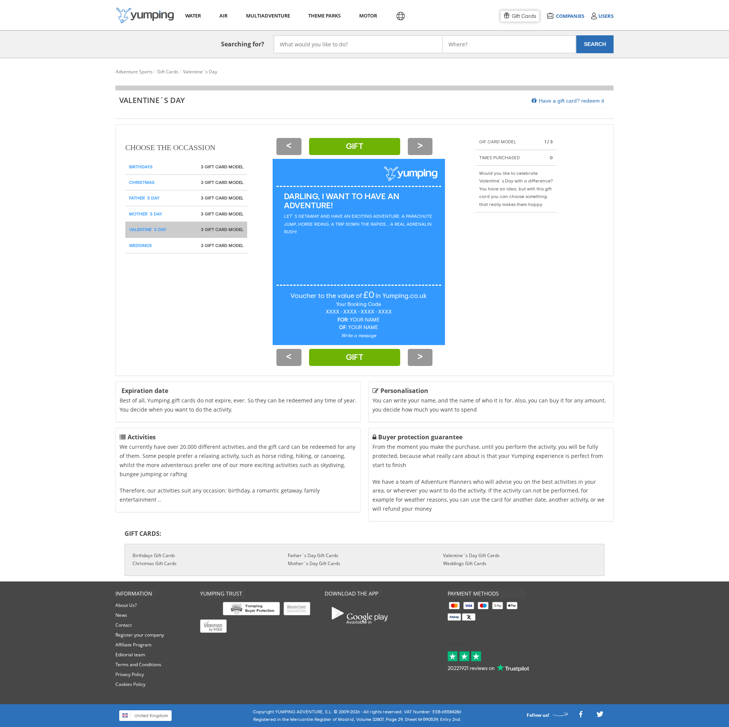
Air (223, 15)
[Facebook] (580, 716)
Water (192, 15)
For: (343, 320)
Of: (343, 327)
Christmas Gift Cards (155, 563)
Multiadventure (266, 15)
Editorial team (130, 654)
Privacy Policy (129, 674)
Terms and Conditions (138, 664)
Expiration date (145, 390)
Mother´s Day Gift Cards (314, 563)
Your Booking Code (358, 304)
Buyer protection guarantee (420, 437)
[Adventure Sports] (145, 15)
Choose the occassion (170, 148)
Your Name (363, 327)
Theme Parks (323, 15)
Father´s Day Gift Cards (313, 555)
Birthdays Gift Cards (154, 555)
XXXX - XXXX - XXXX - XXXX (359, 312)
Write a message (358, 335)
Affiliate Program (133, 644)
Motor (368, 15)
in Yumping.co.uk (401, 296)
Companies (570, 16)
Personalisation (404, 390)
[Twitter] (600, 716)
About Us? (126, 605)
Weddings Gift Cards (464, 563)
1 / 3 (548, 141)
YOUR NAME (365, 320)
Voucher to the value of (326, 296)
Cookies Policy (130, 684)
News (121, 615)
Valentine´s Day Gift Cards (471, 555)
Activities (142, 437)
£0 (368, 295)
